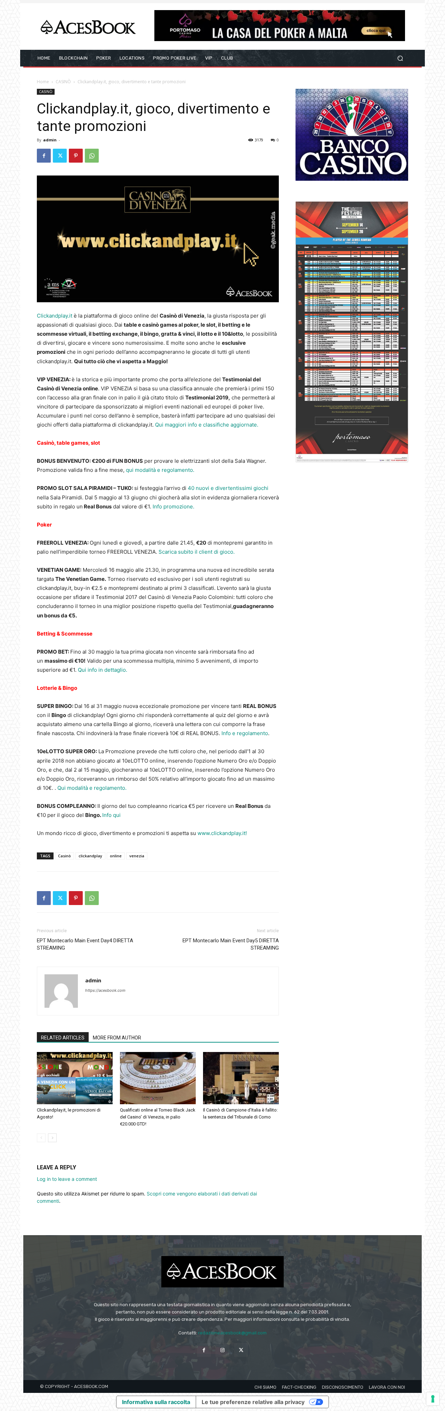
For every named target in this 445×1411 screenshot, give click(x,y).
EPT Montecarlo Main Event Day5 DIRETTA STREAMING (231, 944)
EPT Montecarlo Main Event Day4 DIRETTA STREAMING (85, 944)
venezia (136, 855)
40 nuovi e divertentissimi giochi (227, 488)
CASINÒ (63, 82)
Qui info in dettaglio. (102, 669)
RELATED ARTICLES (62, 1037)
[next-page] (52, 1137)
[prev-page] (41, 1137)
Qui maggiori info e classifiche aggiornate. (206, 424)
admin (50, 139)
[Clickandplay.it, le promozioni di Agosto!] (75, 1078)
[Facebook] (44, 156)
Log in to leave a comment (67, 1179)
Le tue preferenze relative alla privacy (253, 1401)
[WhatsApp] (92, 156)
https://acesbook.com (105, 990)
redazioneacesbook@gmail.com (232, 1332)
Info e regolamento (244, 733)
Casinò (64, 855)
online (116, 855)
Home (43, 82)
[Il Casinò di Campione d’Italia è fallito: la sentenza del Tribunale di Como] (241, 1078)
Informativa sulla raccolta (156, 1401)
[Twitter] (60, 156)
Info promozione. (173, 506)
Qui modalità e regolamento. (92, 788)
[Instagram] (222, 1350)
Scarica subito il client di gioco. (197, 551)
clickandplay (90, 855)
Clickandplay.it (54, 315)
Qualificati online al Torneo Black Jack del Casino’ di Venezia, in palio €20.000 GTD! (157, 1117)
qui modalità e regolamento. (161, 470)
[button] (400, 58)
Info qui (111, 815)
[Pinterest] (76, 156)
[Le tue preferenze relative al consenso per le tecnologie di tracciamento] (432, 1398)
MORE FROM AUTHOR (117, 1037)
